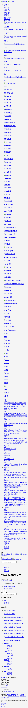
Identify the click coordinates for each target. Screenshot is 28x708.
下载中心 (6, 651)
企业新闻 (9, 648)
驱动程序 (9, 653)
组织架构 (9, 663)
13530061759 (4, 677)
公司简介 (9, 661)
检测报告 (9, 658)
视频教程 (9, 645)
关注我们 (9, 668)
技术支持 (9, 647)
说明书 (9, 656)
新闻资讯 (6, 643)
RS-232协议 (10, 655)
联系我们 (6, 666)
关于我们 (6, 660)
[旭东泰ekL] (14, 1)
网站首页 (6, 4)
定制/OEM (9, 669)
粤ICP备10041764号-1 (13, 696)
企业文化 (9, 665)
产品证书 (6, 571)
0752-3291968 (4, 685)
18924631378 (4, 687)
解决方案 (9, 650)
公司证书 (6, 602)
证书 (5, 569)
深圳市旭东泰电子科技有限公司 (15, 694)
